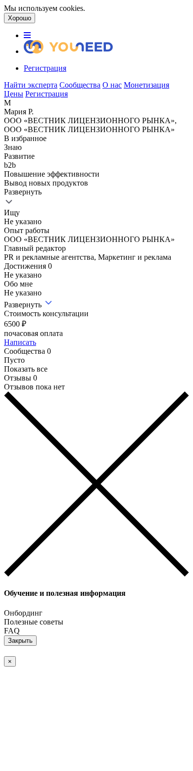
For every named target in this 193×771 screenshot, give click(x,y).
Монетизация (146, 85)
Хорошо (19, 18)
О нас (112, 85)
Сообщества (79, 85)
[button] (27, 35)
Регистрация (45, 68)
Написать (20, 342)
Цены (13, 94)
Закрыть (20, 640)
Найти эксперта (30, 85)
